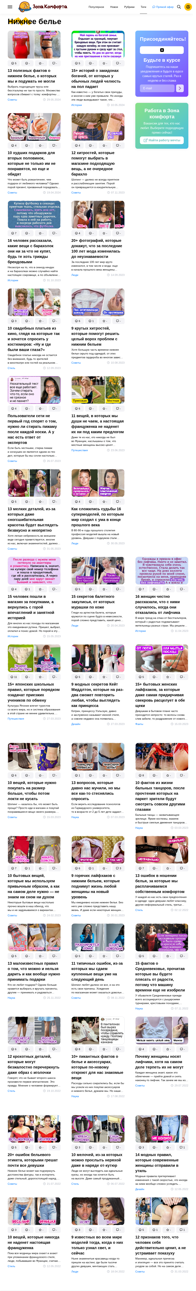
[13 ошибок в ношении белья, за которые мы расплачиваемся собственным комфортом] (161, 850)
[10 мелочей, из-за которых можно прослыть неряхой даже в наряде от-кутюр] (97, 1130)
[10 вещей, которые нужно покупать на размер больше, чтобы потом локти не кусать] (34, 757)
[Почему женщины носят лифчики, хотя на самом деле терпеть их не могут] (161, 1031)
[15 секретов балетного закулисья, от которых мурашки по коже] (97, 571)
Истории (76, 104)
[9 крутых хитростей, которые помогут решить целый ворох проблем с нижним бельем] (97, 303)
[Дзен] (162, 50)
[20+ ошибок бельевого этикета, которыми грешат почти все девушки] (34, 1130)
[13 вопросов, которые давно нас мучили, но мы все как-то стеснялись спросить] (97, 757)
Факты (139, 724)
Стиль (11, 368)
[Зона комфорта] (42, 7)
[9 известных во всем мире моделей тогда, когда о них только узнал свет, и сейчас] (97, 1212)
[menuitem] (96, 7)
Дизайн (75, 724)
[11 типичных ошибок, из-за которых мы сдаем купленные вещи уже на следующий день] (97, 938)
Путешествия (79, 450)
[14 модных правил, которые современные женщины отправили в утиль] (161, 1130)
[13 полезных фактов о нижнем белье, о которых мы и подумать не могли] (34, 45)
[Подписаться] (180, 88)
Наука (75, 817)
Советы (12, 99)
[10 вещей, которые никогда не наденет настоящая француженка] (34, 1212)
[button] (14, 63)
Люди (74, 274)
